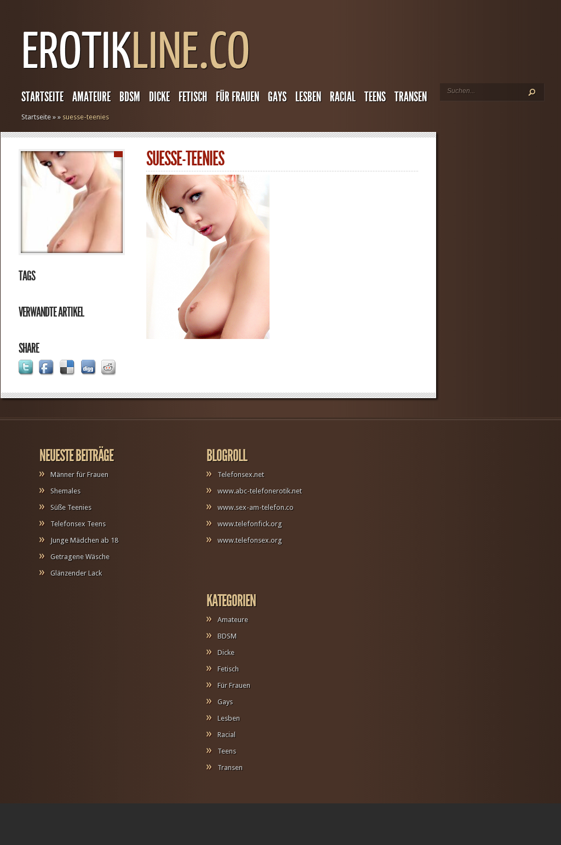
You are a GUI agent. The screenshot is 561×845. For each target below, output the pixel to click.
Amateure (91, 97)
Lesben (308, 97)
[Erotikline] (135, 74)
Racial (343, 97)
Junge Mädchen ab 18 (84, 540)
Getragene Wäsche (80, 557)
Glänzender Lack (76, 573)
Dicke (159, 97)
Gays (277, 97)
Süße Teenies (70, 507)
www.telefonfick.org (249, 524)
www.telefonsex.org (249, 540)
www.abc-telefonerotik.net (259, 491)
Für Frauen (237, 97)
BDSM (129, 97)
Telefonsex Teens (78, 524)
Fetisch (193, 97)
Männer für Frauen (79, 474)
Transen (410, 97)
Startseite (42, 97)
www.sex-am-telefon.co (255, 507)
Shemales (65, 491)
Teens (375, 97)
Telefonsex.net (240, 474)
